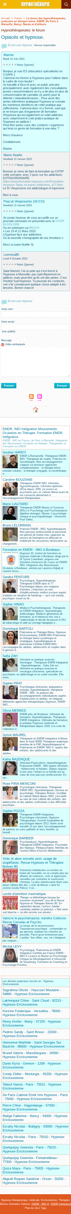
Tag (43, 1207)
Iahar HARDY (14, 452)
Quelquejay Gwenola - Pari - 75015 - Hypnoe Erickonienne (30, 1149)
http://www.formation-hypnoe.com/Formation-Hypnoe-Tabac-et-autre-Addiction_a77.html (33, 183)
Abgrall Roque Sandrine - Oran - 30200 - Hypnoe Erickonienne (34, 1181)
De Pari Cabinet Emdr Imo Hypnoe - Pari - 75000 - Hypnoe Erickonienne (35, 1097)
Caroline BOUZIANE (18, 480)
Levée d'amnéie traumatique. (25, 894)
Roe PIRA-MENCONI (19, 784)
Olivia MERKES (14, 710)
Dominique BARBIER (18, 838)
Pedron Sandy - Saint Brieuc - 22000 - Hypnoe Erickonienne (31, 1034)
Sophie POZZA (13, 811)
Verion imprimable (45, 45)
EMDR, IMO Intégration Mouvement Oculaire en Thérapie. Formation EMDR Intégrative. (33, 433)
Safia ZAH (10, 656)
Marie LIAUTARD (15, 504)
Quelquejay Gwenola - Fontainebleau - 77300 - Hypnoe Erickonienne (31, 1160)
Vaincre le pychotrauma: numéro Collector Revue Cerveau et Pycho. (34, 920)
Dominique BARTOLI (18, 629)
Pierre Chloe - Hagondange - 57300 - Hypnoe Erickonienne (30, 1107)
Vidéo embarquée (14, 344)
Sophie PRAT (12, 683)
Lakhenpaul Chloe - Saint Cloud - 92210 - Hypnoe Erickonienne (33, 1002)
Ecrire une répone (19, 45)
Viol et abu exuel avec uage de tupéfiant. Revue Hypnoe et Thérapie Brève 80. (33, 862)
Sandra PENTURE (16, 577)
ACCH (35, 227)
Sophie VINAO (13, 604)
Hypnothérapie (35, 4)
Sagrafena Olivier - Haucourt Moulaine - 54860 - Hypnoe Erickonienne (32, 992)
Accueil (5, 18)
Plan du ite (31, 1207)
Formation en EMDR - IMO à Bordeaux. (32, 550)
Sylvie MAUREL (14, 735)
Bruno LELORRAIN (17, 525)
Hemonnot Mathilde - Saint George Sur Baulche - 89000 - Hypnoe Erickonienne (33, 1044)
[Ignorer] (29, 64)
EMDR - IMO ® (40, 1204)
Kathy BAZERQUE (16, 759)
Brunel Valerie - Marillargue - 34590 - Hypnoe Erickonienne (31, 1055)
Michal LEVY (12, 946)
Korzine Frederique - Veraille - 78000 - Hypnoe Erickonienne (32, 1013)
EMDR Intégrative (61, 1204)
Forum (18, 18)
